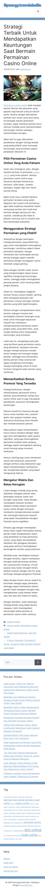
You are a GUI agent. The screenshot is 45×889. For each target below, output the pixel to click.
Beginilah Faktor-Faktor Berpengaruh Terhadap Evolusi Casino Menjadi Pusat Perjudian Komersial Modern (21, 710)
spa (5, 835)
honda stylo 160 (13, 810)
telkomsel (18, 835)
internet (34, 810)
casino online (13, 625)
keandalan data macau (33, 813)
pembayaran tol (18, 822)
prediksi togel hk (18, 830)
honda (5, 810)
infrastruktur (27, 810)
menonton (33, 816)
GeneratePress (26, 885)
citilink (32, 804)
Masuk (7, 858)
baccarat (21, 797)
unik (17, 839)
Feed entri (8, 863)
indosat (20, 810)
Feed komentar (11, 867)
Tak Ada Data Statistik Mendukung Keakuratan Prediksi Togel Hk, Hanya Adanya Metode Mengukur (21, 756)
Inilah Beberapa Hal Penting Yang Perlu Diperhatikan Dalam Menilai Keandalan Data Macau (22, 745)
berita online (28, 797)
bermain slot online (14, 800)
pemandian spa (8, 822)
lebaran (27, 816)
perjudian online (32, 822)
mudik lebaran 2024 (23, 819)
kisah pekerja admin (18, 816)
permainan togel (21, 826)
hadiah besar (35, 807)
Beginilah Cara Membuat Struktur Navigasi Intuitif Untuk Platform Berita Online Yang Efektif (22, 700)
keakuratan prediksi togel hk (17, 813)
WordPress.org (11, 871)
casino (13, 804)
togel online (29, 835)
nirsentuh (33, 819)
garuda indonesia (25, 807)
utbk (20, 839)
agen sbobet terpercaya (11, 797)
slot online (32, 830)
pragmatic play (8, 830)
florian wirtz (11, 807)
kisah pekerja (8, 816)
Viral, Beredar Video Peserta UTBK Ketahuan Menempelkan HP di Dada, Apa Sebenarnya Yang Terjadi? (21, 766)
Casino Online (13, 622)
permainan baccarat (10, 826)
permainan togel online (34, 826)
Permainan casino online (15, 105)
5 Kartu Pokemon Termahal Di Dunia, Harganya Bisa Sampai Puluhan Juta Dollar (22, 644)
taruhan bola (10, 835)
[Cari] (38, 662)
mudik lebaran (12, 819)
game (17, 807)
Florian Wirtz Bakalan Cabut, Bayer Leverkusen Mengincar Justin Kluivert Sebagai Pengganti (22, 728)
